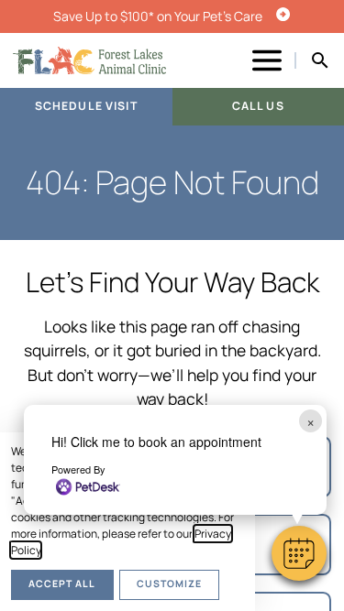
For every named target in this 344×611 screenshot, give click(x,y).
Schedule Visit (86, 106)
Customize (169, 583)
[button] (299, 553)
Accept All (61, 583)
